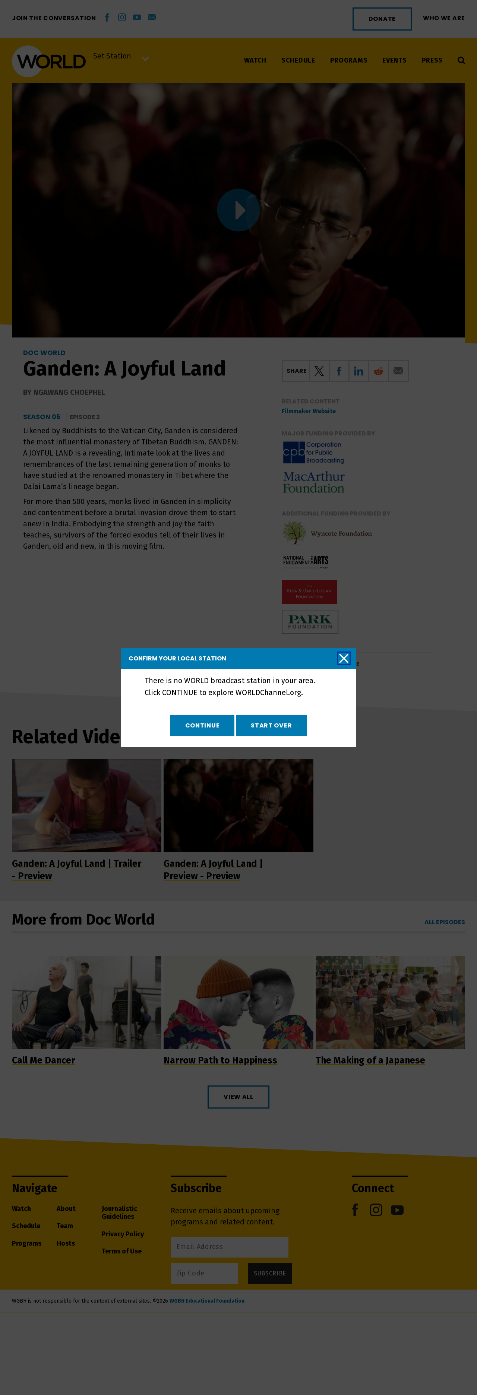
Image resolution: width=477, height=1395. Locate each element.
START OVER (271, 725)
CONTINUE (202, 725)
